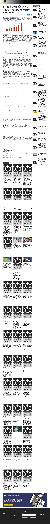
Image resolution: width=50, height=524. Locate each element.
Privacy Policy (42, 514)
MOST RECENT (16, 1)
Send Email (7, 151)
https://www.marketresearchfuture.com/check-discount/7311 (18, 83)
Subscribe (28, 517)
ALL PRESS (20, 1)
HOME (11, 1)
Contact (41, 517)
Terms (41, 513)
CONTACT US (26, 1)
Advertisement (42, 515)
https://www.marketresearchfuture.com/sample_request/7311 (20, 55)
